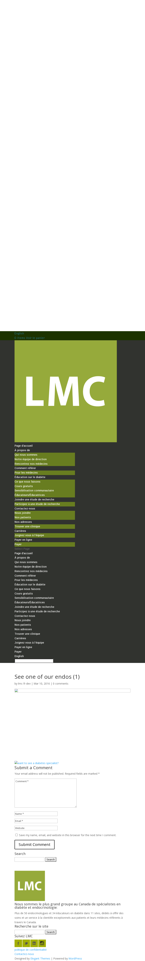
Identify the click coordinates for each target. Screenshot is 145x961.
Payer (18, 544)
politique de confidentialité (31, 949)
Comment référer (25, 468)
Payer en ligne (23, 539)
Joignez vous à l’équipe (29, 535)
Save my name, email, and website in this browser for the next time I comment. (67, 835)
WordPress (75, 958)
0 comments (60, 683)
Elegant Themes (40, 958)
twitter (26, 943)
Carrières (20, 530)
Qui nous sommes (26, 454)
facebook (18, 943)
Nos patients (23, 517)
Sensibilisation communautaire (34, 490)
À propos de (22, 450)
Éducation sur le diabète (30, 477)
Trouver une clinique (27, 526)
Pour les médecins (26, 472)
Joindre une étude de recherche (34, 499)
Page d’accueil (24, 445)
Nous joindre (23, 512)
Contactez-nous (25, 508)
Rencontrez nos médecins (31, 463)
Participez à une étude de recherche (37, 504)
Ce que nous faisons (27, 481)
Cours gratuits (24, 486)
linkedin (34, 943)
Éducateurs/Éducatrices (30, 494)
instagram (42, 943)
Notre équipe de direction (31, 459)
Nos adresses (23, 521)
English (19, 333)
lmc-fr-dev (24, 683)
